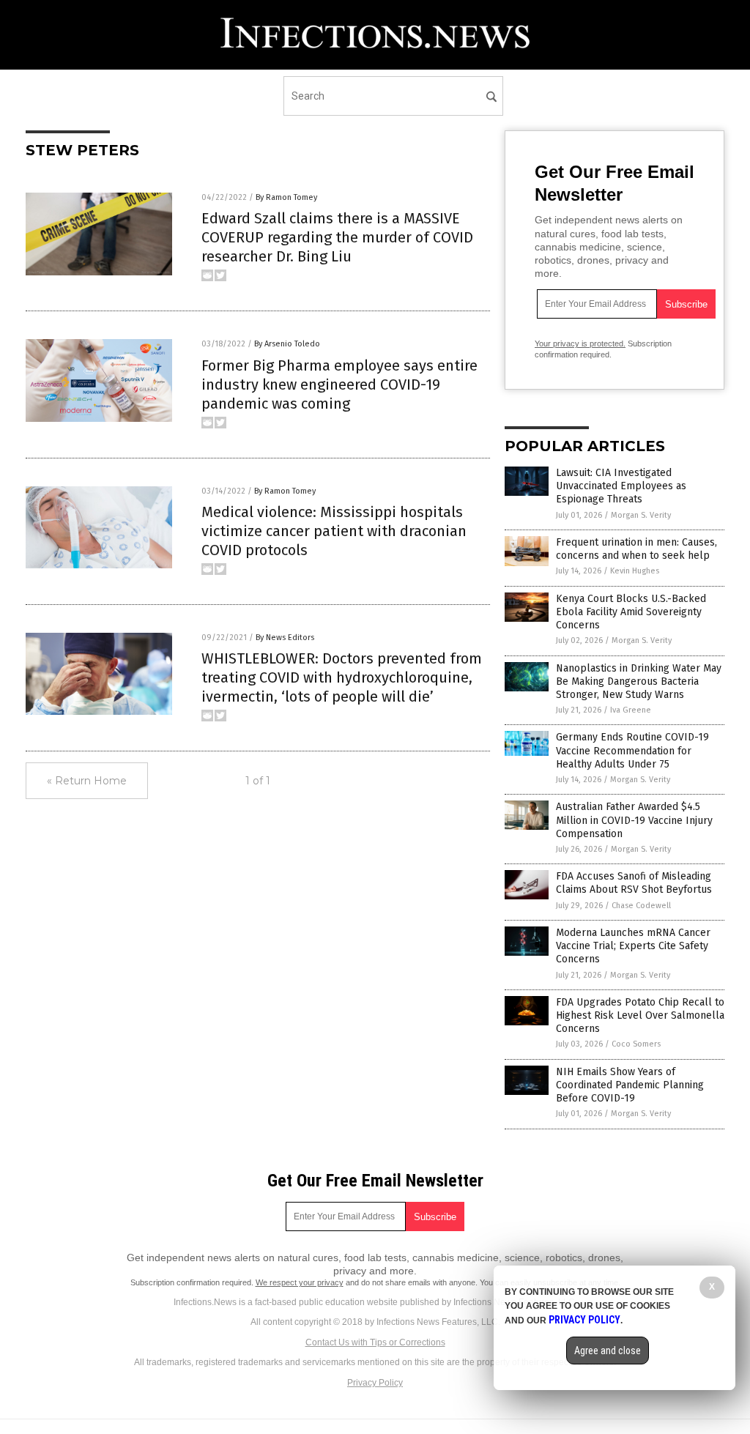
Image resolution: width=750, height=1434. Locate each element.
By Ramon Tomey (286, 197)
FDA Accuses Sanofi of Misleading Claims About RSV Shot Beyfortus (634, 883)
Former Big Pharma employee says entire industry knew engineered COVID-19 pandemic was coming (339, 384)
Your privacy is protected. (580, 343)
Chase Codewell (641, 905)
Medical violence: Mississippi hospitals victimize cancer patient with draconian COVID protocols (334, 531)
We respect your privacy (300, 1282)
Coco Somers (636, 1044)
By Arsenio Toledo (287, 344)
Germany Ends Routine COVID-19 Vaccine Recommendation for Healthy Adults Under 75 (632, 750)
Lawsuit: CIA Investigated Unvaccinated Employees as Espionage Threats (621, 486)
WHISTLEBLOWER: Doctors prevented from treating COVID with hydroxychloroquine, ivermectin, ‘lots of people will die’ (341, 677)
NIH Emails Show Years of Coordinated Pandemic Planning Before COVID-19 (630, 1085)
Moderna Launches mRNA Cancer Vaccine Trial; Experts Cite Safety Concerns (633, 945)
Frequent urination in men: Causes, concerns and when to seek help (636, 549)
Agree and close (607, 1350)
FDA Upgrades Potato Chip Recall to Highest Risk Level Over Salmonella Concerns (640, 1015)
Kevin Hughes (634, 571)
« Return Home (87, 780)
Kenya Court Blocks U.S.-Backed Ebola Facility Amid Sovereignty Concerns (631, 611)
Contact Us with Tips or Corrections (375, 1342)
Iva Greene (630, 710)
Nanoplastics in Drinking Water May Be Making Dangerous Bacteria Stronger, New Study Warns (638, 681)
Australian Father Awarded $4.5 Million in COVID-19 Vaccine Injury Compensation (634, 819)
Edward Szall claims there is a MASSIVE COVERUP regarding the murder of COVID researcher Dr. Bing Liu (337, 237)
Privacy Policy (375, 1383)
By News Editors (285, 637)
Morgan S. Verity (641, 515)
